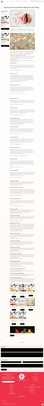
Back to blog (22, 342)
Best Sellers (36, 380)
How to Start (11, 386)
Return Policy (32, 389)
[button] (7, 1)
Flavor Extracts (36, 377)
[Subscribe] (13, 382)
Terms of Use (32, 392)
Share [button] (2, 339)
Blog (11, 388)
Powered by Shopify (14, 403)
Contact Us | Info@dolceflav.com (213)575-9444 (32, 386)
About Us (32, 388)
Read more (12, 335)
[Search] (31, 1)
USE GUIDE (11, 392)
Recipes (11, 389)
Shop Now (14, 296)
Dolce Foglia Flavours (7, 403)
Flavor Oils (35, 378)
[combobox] (34, 1)
